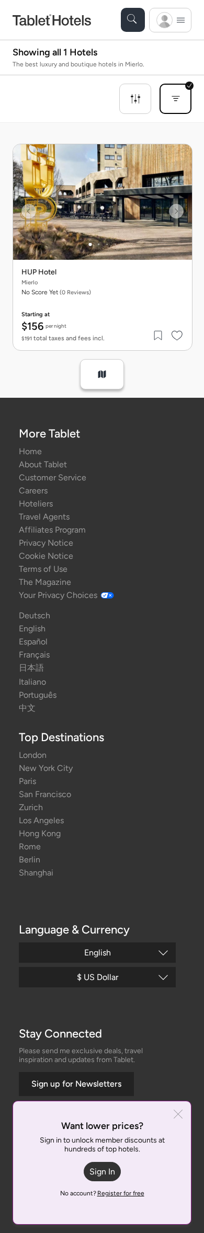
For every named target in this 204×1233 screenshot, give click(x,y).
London (33, 755)
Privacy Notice (46, 543)
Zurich (31, 807)
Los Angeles (41, 820)
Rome (30, 846)
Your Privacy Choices (58, 595)
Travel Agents (44, 517)
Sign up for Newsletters (76, 1084)
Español (33, 642)
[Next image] (176, 211)
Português (37, 695)
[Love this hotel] (177, 335)
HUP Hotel (38, 272)
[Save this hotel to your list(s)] (158, 335)
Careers (33, 490)
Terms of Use (43, 569)
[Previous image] (28, 211)
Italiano (32, 682)
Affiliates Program (52, 530)
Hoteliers (36, 504)
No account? (102, 1193)
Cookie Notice (46, 556)
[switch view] (102, 374)
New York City (46, 768)
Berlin (29, 860)
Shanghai (36, 873)
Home (30, 451)
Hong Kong (40, 833)
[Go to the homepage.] (52, 19)
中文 (27, 708)
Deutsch (34, 615)
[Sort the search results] (175, 99)
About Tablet (43, 464)
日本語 (31, 668)
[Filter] (135, 99)
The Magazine (45, 582)
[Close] (178, 1115)
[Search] (133, 20)
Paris (27, 781)
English (32, 628)
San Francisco (45, 794)
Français (34, 655)
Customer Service (52, 477)
